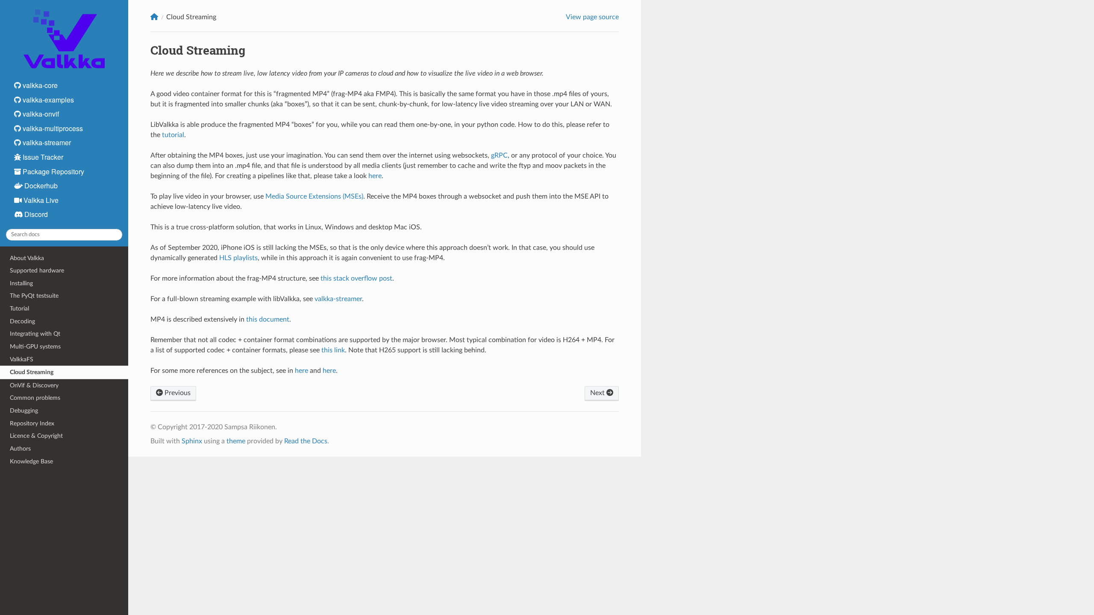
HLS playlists (238, 258)
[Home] (154, 16)
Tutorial (19, 308)
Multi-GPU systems (35, 346)
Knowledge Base (31, 461)
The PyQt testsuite (34, 296)
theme (235, 441)
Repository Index (32, 423)
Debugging (24, 410)
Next (598, 393)
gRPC (499, 155)
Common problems (35, 398)
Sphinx (192, 441)
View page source (592, 17)
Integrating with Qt (35, 334)
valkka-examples (47, 100)
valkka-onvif (40, 114)
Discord (35, 214)
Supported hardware (37, 270)
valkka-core (39, 85)
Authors (20, 448)
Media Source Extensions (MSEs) (314, 196)
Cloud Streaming (31, 372)
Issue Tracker (42, 157)
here (375, 176)
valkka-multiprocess (52, 128)
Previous (177, 393)
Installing (21, 283)
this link (333, 350)
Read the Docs (305, 441)
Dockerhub (40, 185)
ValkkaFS (21, 359)
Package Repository (52, 171)
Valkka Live (40, 200)
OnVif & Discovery (34, 385)
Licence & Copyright (36, 436)
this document (267, 319)
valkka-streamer (46, 142)
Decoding (22, 321)
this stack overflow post (356, 278)
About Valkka (27, 258)
